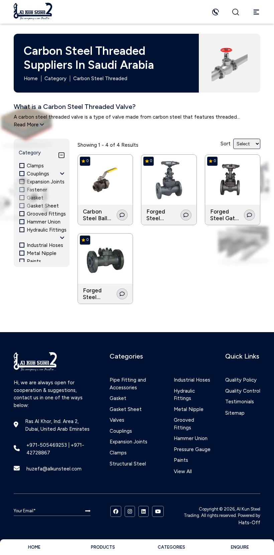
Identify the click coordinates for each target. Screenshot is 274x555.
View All (183, 471)
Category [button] (30, 153)
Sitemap (235, 413)
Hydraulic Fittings (184, 395)
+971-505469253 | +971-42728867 (55, 449)
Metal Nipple (188, 409)
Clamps (118, 453)
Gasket (118, 398)
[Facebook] (115, 511)
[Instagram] (130, 511)
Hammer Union (191, 438)
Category (55, 79)
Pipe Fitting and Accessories (128, 384)
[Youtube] (158, 511)
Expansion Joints (128, 442)
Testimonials (239, 402)
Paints (181, 460)
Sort (226, 144)
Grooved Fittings (184, 424)
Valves (117, 420)
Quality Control (242, 391)
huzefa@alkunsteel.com (54, 469)
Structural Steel (128, 464)
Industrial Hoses (192, 380)
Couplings (121, 431)
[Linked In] (143, 511)
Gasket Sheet (126, 409)
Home (31, 79)
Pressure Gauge (192, 449)
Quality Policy (241, 380)
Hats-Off (249, 523)
